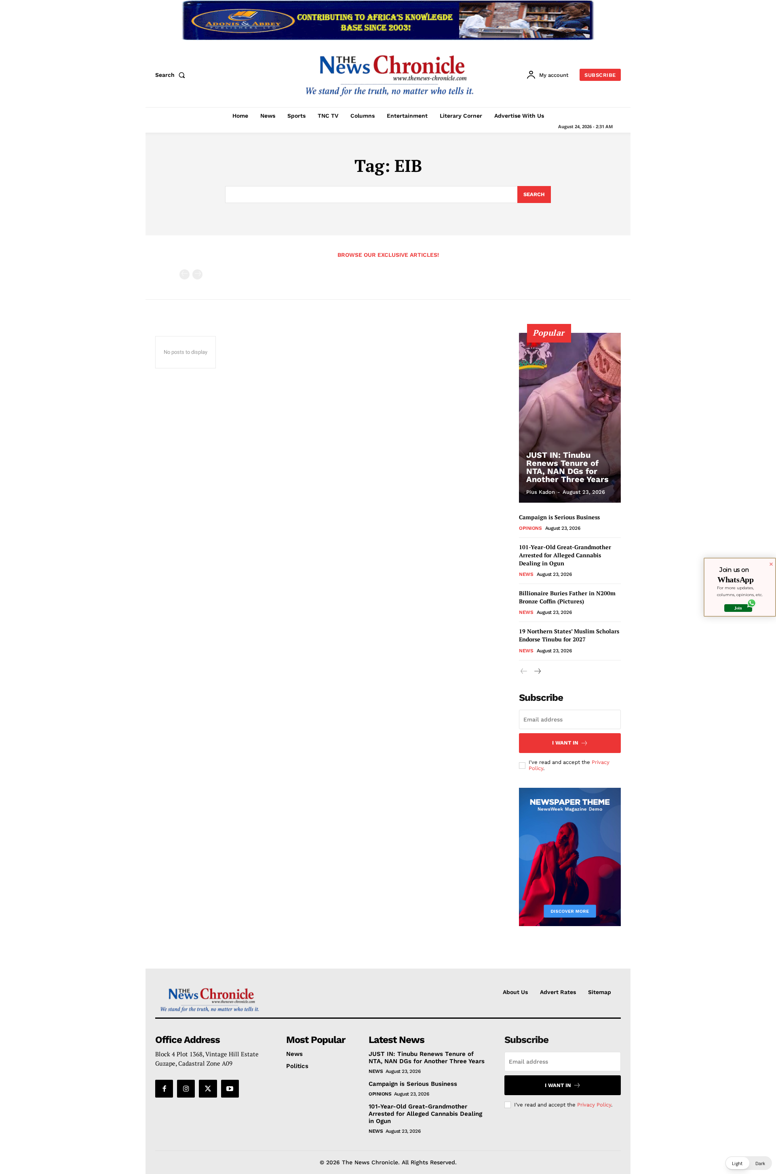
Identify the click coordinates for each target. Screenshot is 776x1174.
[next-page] (537, 671)
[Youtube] (230, 1089)
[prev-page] (184, 274)
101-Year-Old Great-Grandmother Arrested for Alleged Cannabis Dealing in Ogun (565, 555)
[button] (171, 74)
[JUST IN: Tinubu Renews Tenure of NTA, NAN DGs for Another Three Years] (570, 418)
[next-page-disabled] (197, 274)
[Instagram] (186, 1089)
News (526, 574)
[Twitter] (208, 1089)
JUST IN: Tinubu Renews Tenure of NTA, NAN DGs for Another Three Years (567, 467)
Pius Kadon (540, 492)
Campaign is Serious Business (559, 517)
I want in (565, 743)
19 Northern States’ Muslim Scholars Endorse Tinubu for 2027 (569, 635)
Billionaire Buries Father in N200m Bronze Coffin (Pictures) (567, 597)
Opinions (530, 528)
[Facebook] (164, 1089)
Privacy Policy (594, 1105)
